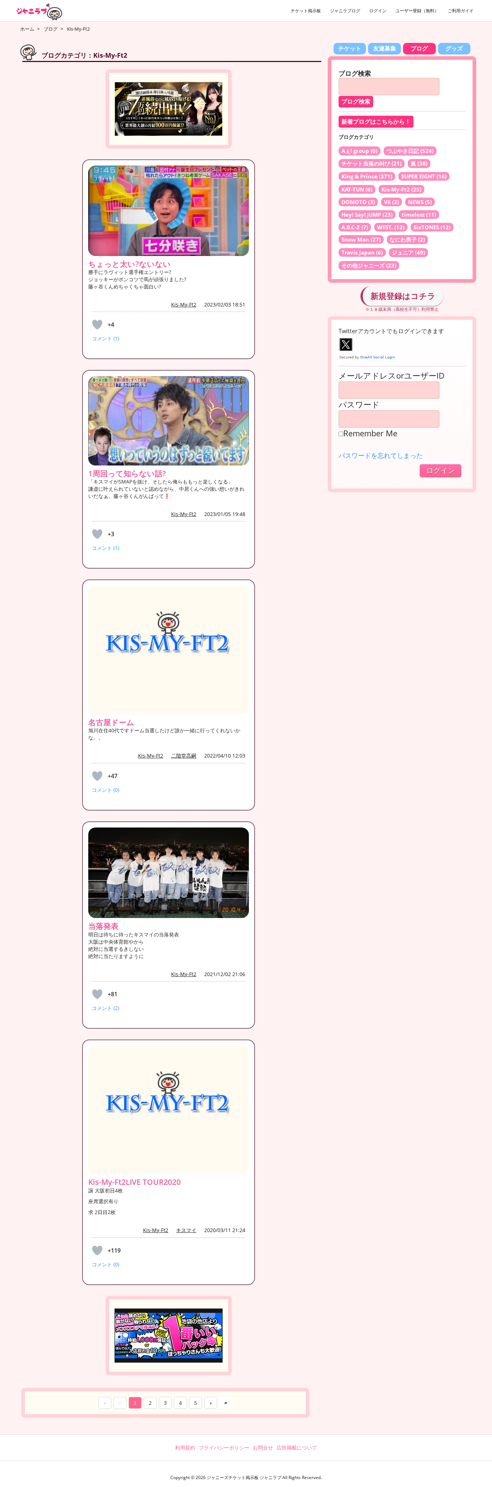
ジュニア (408, 252)
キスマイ (186, 1230)
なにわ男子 (407, 239)
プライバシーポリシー (224, 1447)
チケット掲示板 (306, 11)
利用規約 (185, 1447)
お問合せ (263, 1447)
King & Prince (366, 176)
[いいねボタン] (97, 324)
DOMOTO (358, 202)
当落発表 (103, 926)
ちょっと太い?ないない (129, 264)
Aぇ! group (359, 150)
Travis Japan (362, 252)
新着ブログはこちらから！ (376, 122)
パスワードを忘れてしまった (381, 455)
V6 (391, 202)
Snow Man (361, 239)
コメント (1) (105, 338)
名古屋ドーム (111, 722)
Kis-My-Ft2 (183, 304)
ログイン (377, 11)
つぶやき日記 (410, 150)
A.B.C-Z (354, 227)
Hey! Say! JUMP (367, 214)
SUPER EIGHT (424, 176)
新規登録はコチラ (403, 295)
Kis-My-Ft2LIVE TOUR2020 (134, 1182)
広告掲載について (297, 1447)
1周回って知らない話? (127, 473)
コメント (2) (105, 1008)
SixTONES (432, 227)
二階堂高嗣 (183, 755)
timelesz (419, 214)
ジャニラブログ (345, 11)
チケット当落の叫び (371, 163)
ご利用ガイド (461, 11)
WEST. (390, 227)
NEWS (420, 202)
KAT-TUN (356, 189)
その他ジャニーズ (368, 265)
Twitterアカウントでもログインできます (391, 331)
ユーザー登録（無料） (417, 11)
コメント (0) (105, 789)
